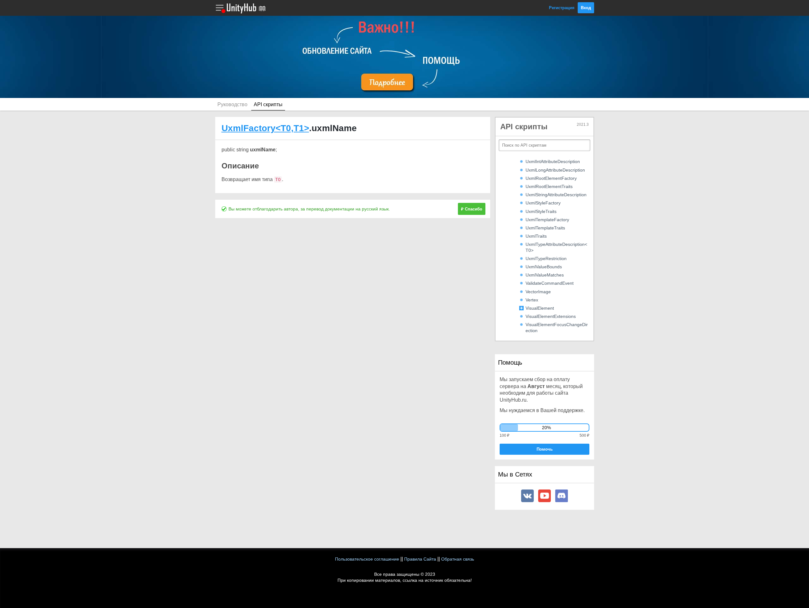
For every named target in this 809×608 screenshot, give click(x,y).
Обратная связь (457, 559)
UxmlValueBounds (544, 266)
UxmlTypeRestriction (546, 258)
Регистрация (562, 7)
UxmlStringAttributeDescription (556, 194)
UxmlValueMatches (545, 274)
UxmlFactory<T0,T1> (265, 128)
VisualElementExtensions (551, 316)
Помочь (545, 449)
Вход (586, 7)
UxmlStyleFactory (543, 202)
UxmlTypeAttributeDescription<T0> (556, 247)
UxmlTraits (536, 236)
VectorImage (538, 291)
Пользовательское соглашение (367, 559)
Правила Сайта (420, 559)
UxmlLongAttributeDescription (555, 170)
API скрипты (268, 104)
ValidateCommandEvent (550, 283)
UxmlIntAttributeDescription (553, 161)
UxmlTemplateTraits (545, 227)
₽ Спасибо (471, 209)
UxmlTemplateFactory (547, 219)
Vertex (532, 299)
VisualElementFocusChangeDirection (557, 327)
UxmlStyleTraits (541, 211)
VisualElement (540, 308)
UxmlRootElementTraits (549, 186)
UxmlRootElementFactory (551, 178)
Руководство (232, 104)
